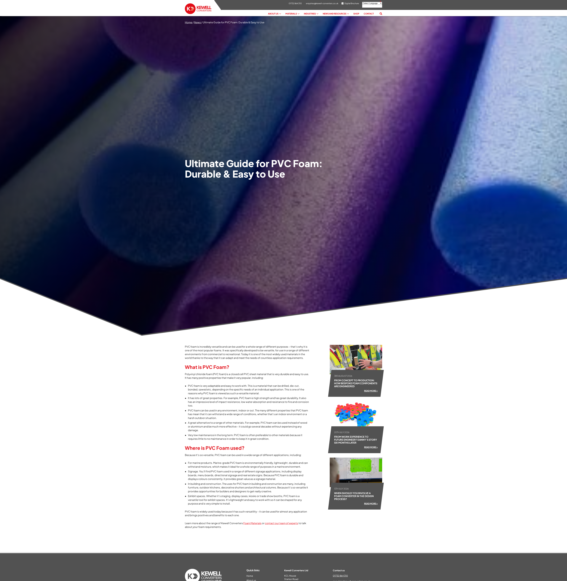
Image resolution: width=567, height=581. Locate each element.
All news (195, 536)
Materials (291, 13)
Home (188, 22)
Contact (369, 13)
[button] (381, 14)
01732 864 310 (340, 575)
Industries (310, 13)
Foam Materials (252, 523)
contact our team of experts (281, 523)
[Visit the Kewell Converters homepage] (198, 8)
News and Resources (334, 13)
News (197, 22)
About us (273, 13)
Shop (356, 13)
